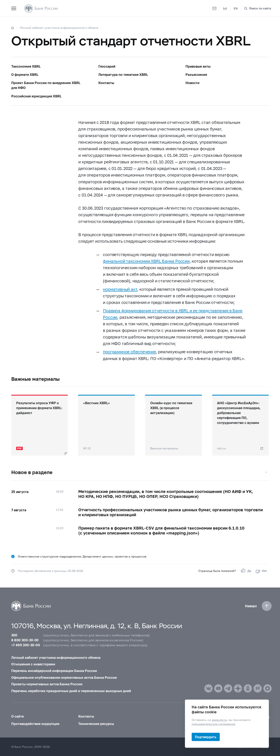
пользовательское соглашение (213, 724)
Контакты (106, 83)
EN (236, 8)
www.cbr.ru (219, 719)
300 (14, 635)
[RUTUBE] (258, 688)
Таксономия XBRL (26, 66)
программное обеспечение (129, 351)
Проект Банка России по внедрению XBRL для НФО (45, 85)
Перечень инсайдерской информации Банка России (54, 671)
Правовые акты (198, 66)
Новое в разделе (31, 472)
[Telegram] (228, 688)
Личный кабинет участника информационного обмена (59, 27)
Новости (192, 83)
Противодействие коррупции (35, 724)
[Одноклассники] (248, 688)
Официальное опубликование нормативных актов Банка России (64, 677)
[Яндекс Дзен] (238, 688)
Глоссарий (106, 66)
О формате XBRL (24, 74)
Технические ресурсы (96, 724)
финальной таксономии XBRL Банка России (146, 261)
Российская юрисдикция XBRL (36, 96)
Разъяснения (196, 74)
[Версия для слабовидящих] (225, 8)
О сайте (17, 716)
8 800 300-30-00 (25, 640)
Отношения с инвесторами (33, 664)
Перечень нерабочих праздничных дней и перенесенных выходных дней (71, 691)
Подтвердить (205, 737)
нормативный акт (120, 289)
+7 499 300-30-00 (25, 645)
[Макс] (267, 688)
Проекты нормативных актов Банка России (46, 684)
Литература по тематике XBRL (123, 74)
